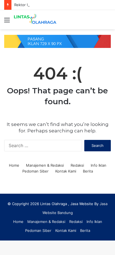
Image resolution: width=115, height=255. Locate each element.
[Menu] (7, 22)
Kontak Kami (65, 171)
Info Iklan (98, 165)
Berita (88, 171)
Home (14, 165)
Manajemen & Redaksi (45, 165)
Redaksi (77, 165)
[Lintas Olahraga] (36, 19)
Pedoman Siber (35, 171)
